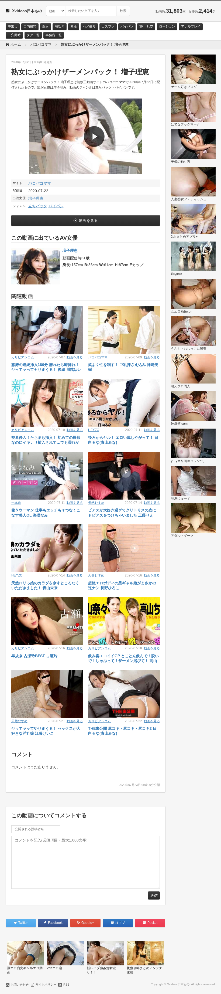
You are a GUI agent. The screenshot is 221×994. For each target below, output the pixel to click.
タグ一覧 (33, 35)
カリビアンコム (22, 357)
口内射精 (29, 26)
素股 (73, 26)
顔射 (45, 26)
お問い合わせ (20, 984)
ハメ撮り (89, 26)
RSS (66, 984)
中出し (13, 26)
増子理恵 (35, 198)
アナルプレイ (191, 26)
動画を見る (88, 220)
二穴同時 (14, 35)
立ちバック (37, 206)
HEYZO (93, 430)
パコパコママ (39, 183)
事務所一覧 (54, 35)
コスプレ (108, 26)
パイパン (126, 26)
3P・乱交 (146, 26)
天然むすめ (96, 503)
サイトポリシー (46, 984)
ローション (167, 26)
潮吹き (59, 26)
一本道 (16, 503)
